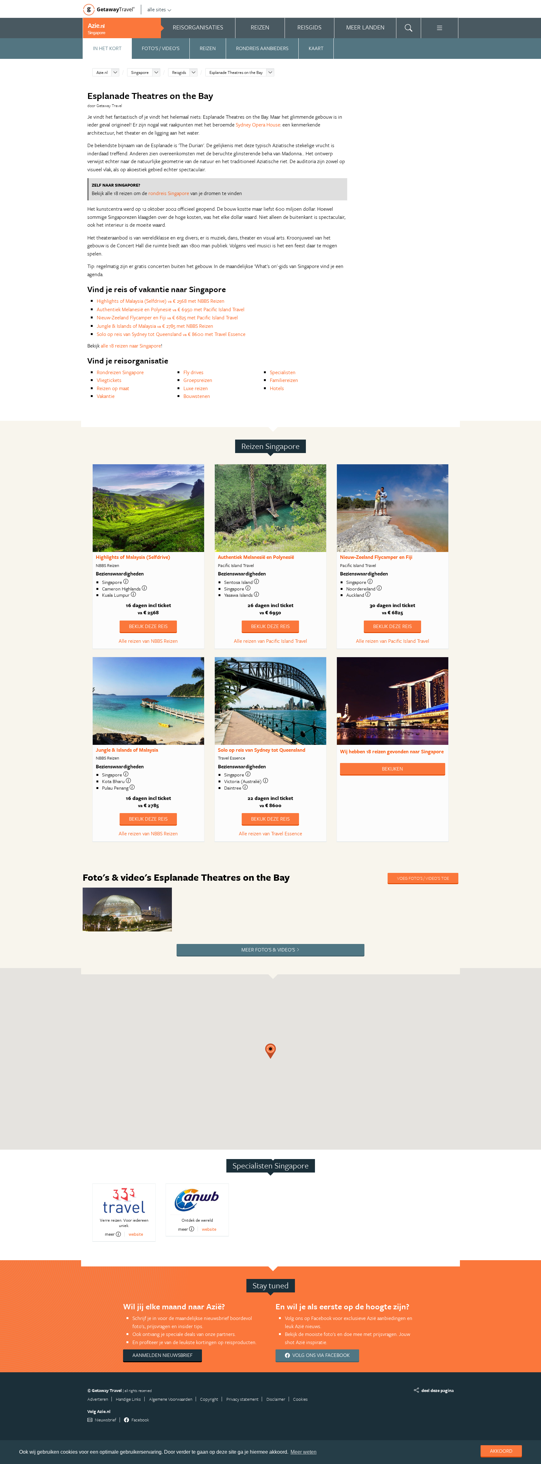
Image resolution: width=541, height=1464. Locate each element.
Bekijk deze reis (148, 626)
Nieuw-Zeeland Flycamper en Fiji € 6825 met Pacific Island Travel (167, 317)
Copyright (209, 1399)
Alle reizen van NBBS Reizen (148, 641)
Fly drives (193, 372)
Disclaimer (275, 1399)
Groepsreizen (197, 380)
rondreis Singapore (168, 193)
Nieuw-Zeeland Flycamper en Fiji (376, 557)
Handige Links (128, 1399)
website (136, 1234)
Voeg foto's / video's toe (423, 878)
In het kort (107, 48)
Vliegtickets (109, 380)
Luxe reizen (195, 388)
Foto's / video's (160, 48)
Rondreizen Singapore (120, 372)
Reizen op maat (113, 388)
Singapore (140, 72)
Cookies (300, 1399)
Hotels (277, 388)
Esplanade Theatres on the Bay (236, 72)
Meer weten (304, 1452)
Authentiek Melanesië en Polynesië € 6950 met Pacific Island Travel (171, 309)
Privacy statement (242, 1399)
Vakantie (106, 396)
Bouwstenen (196, 396)
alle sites (156, 9)
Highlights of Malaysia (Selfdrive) (133, 557)
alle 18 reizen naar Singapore (131, 345)
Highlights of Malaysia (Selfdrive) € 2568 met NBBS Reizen (160, 301)
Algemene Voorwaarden (170, 1399)
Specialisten (283, 372)
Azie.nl (102, 72)
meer (110, 1234)
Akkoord (501, 1451)
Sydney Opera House (258, 124)
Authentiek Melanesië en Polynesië (256, 557)
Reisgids (179, 72)
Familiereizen (284, 380)
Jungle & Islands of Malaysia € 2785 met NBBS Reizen (155, 326)
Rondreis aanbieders (262, 48)
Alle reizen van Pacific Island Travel (270, 641)
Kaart (316, 48)
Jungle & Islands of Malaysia (127, 750)
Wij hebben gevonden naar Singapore (392, 751)
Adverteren (97, 1399)
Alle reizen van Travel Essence (270, 833)
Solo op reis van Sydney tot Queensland (261, 750)
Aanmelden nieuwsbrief (162, 1355)
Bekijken (392, 768)
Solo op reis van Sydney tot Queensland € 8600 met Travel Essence (171, 334)
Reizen (208, 48)
